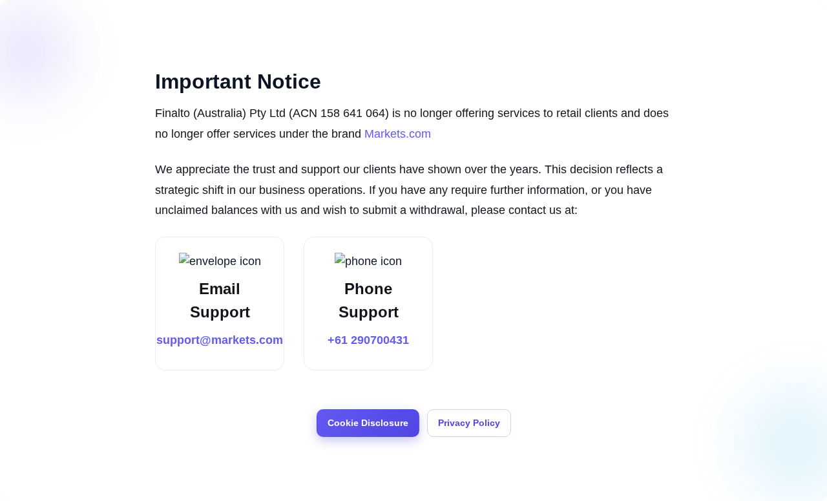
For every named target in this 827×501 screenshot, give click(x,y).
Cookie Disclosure (368, 423)
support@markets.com (219, 340)
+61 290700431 (368, 340)
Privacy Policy (469, 423)
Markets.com (397, 133)
